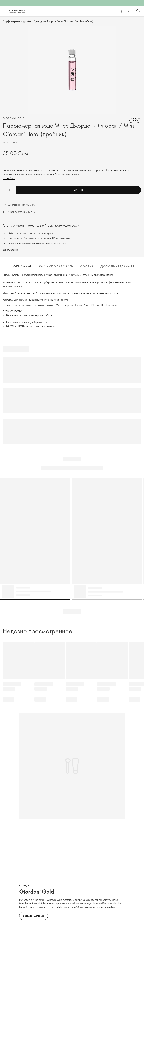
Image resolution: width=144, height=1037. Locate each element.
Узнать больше (10, 249)
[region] (72, 70)
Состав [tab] (86, 266)
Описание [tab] (22, 266)
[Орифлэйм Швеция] (17, 11)
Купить (78, 190)
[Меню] (5, 11)
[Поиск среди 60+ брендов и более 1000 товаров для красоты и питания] (120, 11)
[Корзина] (137, 11)
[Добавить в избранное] (138, 120)
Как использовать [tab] (56, 266)
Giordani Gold (14, 118)
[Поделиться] (131, 120)
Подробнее (9, 178)
